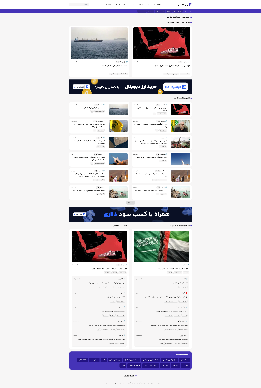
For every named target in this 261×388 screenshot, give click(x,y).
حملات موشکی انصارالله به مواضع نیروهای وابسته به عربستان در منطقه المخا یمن (90, 175)
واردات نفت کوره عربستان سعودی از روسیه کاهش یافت (173, 339)
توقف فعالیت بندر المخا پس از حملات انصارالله (89, 190)
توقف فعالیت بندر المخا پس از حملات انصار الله (151, 190)
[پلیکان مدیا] (185, 4)
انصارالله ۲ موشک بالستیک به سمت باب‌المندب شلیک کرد (88, 142)
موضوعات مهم (182, 354)
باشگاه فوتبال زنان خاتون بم (171, 301)
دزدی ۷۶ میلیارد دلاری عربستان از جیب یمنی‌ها (173, 269)
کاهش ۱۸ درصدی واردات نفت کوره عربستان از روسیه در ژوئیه (171, 311)
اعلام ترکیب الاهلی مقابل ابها (180, 283)
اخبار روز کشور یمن (120, 225)
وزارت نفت (184, 315)
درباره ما (138, 380)
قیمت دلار (175, 365)
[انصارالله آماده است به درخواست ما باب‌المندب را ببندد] (180, 126)
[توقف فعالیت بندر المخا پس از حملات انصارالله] (118, 192)
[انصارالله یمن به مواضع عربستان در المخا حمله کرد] (180, 176)
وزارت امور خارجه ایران (119, 287)
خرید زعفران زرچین (134, 365)
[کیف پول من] (130, 86)
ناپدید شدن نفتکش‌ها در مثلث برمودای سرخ (113, 311)
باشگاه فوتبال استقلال (132, 360)
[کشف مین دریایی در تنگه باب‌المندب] (99, 43)
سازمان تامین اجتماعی (169, 360)
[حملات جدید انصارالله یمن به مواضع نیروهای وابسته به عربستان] (118, 159)
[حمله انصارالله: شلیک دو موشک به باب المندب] (180, 159)
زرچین (123, 365)
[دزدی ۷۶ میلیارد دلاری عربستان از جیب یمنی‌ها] (161, 246)
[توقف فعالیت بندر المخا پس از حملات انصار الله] (180, 192)
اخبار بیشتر (130, 203)
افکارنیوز (186, 265)
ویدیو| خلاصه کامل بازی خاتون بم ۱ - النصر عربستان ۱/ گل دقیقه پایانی (169, 325)
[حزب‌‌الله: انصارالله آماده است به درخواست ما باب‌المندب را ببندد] (118, 126)
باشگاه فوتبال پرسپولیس (151, 360)
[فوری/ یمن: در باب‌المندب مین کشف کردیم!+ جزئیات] (161, 43)
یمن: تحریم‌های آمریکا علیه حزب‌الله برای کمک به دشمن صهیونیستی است (106, 283)
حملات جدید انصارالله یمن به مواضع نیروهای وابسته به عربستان (89, 158)
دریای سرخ (150, 11)
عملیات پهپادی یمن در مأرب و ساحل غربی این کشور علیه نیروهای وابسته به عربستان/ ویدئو (101, 339)
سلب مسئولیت (124, 380)
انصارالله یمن (167, 74)
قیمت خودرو (184, 360)
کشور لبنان (163, 130)
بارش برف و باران (120, 301)
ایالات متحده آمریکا (160, 11)
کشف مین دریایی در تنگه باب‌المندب (115, 66)
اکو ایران (186, 62)
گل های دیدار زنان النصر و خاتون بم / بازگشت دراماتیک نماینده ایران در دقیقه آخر (166, 297)
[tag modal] (154, 113)
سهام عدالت (94, 360)
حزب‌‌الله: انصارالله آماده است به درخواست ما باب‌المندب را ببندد (89, 125)
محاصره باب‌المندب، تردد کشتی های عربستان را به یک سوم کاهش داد (107, 325)
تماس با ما (132, 380)
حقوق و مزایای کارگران (150, 365)
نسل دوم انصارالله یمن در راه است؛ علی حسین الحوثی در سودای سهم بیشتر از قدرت (151, 142)
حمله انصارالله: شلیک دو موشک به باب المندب (151, 157)
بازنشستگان (82, 360)
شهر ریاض (186, 273)
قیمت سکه (164, 365)
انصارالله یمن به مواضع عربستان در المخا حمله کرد (151, 175)
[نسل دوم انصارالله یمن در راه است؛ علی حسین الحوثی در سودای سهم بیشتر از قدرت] (180, 142)
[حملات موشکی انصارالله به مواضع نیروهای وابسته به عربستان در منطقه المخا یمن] (118, 176)
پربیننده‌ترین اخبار (114, 360)
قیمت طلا (185, 365)
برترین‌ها (124, 62)
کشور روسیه (177, 315)
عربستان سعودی (178, 11)
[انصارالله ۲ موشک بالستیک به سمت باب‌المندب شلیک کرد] (118, 142)
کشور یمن (169, 11)
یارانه (103, 360)
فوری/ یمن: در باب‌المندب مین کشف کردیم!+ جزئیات (172, 66)
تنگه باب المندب (141, 11)
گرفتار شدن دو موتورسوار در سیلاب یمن (115, 297)
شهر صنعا (170, 273)
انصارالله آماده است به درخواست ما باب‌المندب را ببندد (150, 125)
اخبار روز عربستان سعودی (180, 225)
